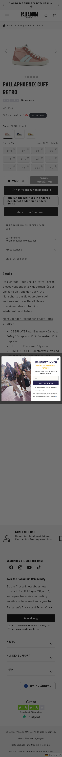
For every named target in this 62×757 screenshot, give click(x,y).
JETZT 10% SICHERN (46, 383)
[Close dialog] (58, 359)
